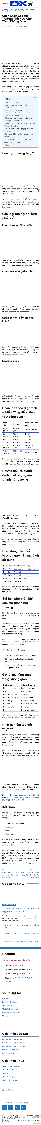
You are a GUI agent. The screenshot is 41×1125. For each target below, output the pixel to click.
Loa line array (14, 115)
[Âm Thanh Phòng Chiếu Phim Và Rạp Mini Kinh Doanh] (20, 896)
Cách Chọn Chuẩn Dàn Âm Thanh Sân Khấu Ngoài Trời (10, 874)
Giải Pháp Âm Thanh (17, 9)
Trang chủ (5, 9)
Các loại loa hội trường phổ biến (17, 105)
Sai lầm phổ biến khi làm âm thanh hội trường (19, 135)
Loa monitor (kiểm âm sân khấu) (20, 113)
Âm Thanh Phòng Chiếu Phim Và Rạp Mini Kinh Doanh (20, 910)
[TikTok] (17, 1107)
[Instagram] (10, 1107)
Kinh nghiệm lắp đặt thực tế (15, 142)
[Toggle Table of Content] (33, 99)
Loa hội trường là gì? (12, 102)
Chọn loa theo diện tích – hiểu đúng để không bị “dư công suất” (19, 119)
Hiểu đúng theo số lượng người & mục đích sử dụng (19, 130)
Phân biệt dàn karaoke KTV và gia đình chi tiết (21, 942)
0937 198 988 (26, 974)
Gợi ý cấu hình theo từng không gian (18, 139)
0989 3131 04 (17, 965)
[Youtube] (23, 1107)
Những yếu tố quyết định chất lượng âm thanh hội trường (20, 124)
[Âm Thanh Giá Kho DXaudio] (21, 3)
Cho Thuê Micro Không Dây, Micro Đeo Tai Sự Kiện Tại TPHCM (30, 874)
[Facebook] (4, 1107)
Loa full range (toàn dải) (16, 108)
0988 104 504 (26, 969)
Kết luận (8, 145)
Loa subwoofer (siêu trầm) (18, 110)
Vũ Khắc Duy (7, 26)
